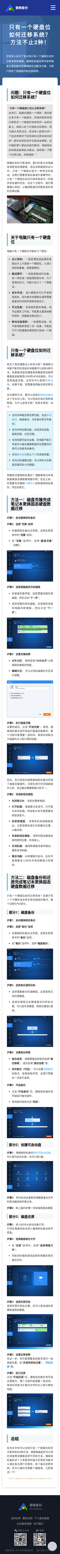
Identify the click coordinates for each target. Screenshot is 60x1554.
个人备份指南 (41, 1518)
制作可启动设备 (42, 1152)
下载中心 (30, 483)
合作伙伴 (16, 1518)
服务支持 (27, 1518)
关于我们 (38, 1523)
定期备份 (48, 1069)
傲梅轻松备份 (45, 395)
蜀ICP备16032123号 (46, 1550)
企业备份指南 (24, 1523)
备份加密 (22, 454)
